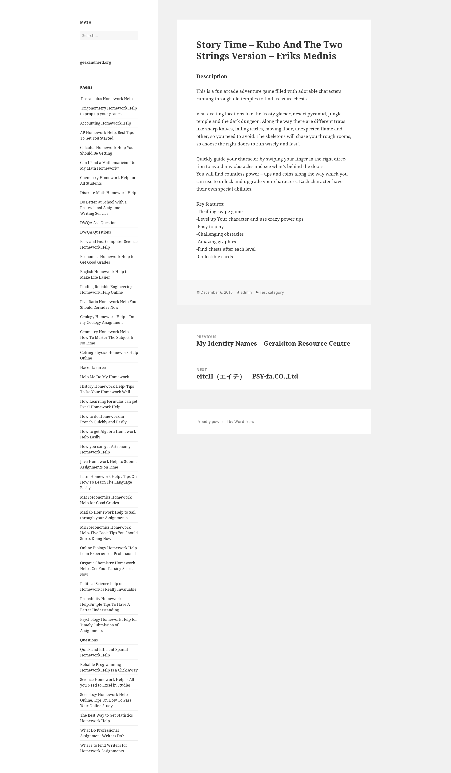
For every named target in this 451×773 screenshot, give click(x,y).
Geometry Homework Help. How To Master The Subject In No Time (107, 337)
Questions (89, 640)
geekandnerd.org (95, 62)
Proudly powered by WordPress (225, 421)
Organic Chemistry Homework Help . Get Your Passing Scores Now (107, 568)
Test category (272, 292)
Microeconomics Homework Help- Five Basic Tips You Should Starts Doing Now (109, 533)
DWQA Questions (95, 232)
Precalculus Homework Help (106, 98)
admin (246, 292)
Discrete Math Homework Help (108, 192)
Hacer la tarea (93, 367)
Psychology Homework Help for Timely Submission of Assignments (108, 625)
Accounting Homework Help (105, 123)
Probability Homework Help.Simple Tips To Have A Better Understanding (105, 604)
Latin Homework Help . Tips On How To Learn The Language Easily (108, 482)
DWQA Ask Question (98, 222)
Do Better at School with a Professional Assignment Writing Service (103, 207)
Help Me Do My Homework (104, 376)
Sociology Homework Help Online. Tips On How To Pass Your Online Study (105, 700)
